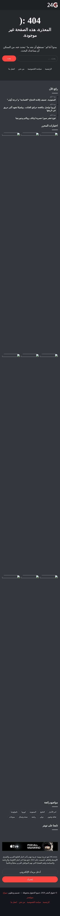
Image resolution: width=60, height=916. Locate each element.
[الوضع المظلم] (13, 6)
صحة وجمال (23, 817)
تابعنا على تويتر (50, 825)
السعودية (33, 812)
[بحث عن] (8, 6)
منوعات (12, 817)
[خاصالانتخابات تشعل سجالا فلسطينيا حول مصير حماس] (30, 138)
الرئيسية (48, 69)
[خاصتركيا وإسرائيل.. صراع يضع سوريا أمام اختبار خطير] (11, 580)
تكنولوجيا (14, 812)
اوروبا (24, 812)
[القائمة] (3, 6)
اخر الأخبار (52, 812)
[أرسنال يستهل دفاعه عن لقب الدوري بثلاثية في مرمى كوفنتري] (49, 359)
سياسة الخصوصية (35, 69)
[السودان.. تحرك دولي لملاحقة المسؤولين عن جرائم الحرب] (30, 580)
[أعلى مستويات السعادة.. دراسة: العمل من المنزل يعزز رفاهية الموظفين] (49, 243)
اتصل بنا (11, 69)
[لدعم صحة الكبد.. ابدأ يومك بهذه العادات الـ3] (30, 464)
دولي (42, 817)
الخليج (42, 812)
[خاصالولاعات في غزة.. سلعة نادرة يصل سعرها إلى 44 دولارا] (11, 359)
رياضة (34, 817)
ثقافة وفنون (52, 817)
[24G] (52, 5)
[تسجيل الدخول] (18, 6)
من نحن (21, 69)
